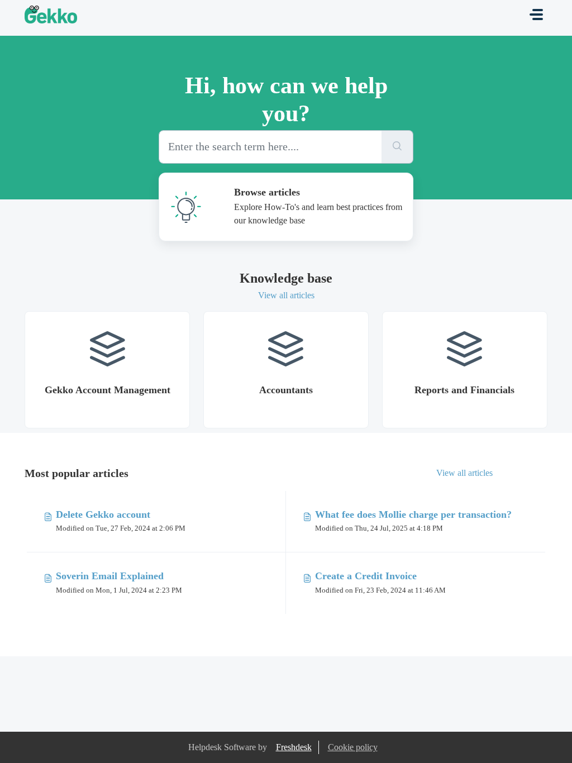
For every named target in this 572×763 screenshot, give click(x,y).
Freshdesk (294, 747)
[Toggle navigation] (536, 14)
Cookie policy (353, 747)
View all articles (286, 295)
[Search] (397, 147)
